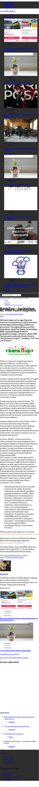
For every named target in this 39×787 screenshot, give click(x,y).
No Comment (12, 45)
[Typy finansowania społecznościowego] (20, 75)
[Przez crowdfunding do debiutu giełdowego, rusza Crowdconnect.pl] (20, 209)
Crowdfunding (9, 4)
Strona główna (9, 2)
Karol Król (7, 303)
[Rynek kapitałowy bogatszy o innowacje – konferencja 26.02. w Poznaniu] (20, 243)
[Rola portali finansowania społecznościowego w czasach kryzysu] (20, 41)
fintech (13, 304)
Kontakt (7, 7)
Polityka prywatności (12, 777)
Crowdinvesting (9, 6)
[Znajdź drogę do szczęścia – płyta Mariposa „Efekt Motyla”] (20, 107)
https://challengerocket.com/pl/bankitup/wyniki (19, 534)
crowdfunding (11, 43)
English (7, 775)
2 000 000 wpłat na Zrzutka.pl (9, 654)
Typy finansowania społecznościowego (16, 82)
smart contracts (19, 304)
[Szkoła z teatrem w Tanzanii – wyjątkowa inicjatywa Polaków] (20, 141)
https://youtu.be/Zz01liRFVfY (12, 543)
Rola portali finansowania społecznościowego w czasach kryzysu (19, 619)
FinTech (6, 300)
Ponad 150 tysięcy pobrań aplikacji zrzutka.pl (14, 657)
